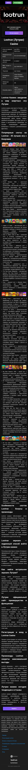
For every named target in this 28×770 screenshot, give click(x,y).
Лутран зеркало (14, 33)
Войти (8, 2)
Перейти (14, 708)
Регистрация (17, 2)
